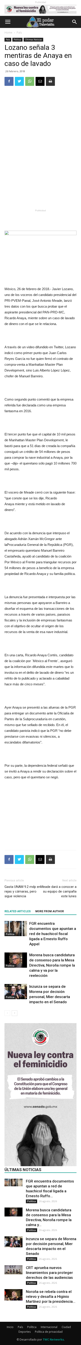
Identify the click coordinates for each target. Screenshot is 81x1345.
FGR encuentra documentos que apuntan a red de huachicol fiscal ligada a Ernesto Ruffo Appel (52, 933)
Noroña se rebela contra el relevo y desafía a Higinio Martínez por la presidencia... (50, 1296)
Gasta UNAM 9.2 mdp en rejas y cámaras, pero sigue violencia (22, 891)
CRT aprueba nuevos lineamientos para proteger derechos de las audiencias (49, 1272)
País (19, 32)
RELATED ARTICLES (17, 911)
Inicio (10, 1327)
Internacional (49, 1327)
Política (17, 39)
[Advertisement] (40, 175)
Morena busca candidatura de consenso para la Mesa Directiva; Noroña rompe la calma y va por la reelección (52, 965)
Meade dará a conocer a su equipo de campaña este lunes (58, 891)
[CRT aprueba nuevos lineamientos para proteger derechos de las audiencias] (13, 1270)
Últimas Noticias (33, 39)
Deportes (24, 1332)
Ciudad (66, 1327)
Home (8, 32)
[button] (74, 22)
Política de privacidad (49, 1332)
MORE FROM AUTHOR (49, 911)
